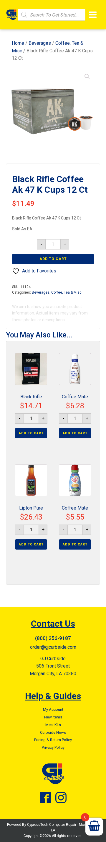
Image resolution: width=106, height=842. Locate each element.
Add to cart (53, 259)
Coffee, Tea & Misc (66, 292)
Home (18, 43)
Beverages (40, 43)
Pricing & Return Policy (53, 740)
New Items (53, 717)
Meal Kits (53, 725)
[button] (87, 76)
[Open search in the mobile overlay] (51, 15)
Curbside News (53, 732)
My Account (53, 709)
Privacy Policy (53, 747)
